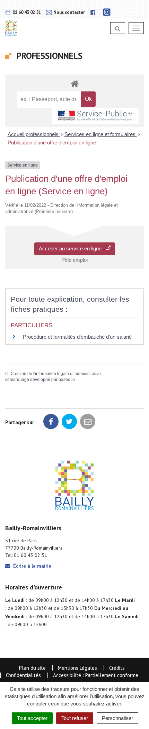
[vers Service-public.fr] (95, 116)
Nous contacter (68, 12)
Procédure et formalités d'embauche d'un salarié (77, 337)
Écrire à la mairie (31, 566)
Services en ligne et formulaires (100, 134)
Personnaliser (117, 718)
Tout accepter (32, 718)
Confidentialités (23, 675)
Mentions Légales (77, 667)
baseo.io (67, 379)
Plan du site (32, 667)
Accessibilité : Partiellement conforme (95, 675)
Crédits (117, 667)
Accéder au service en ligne (72, 248)
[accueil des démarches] (74, 83)
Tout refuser (74, 718)
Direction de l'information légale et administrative (55, 373)
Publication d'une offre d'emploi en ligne (52, 142)
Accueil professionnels (34, 134)
